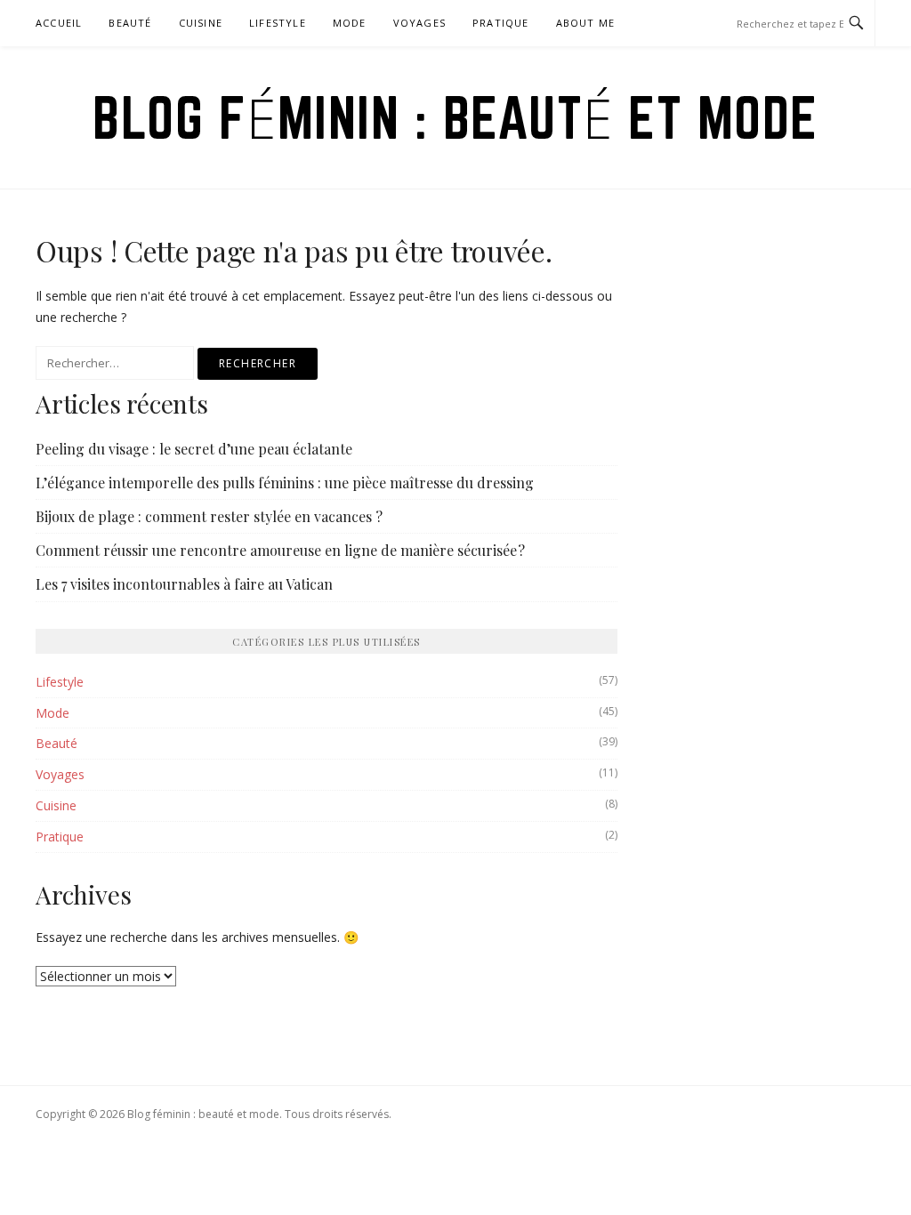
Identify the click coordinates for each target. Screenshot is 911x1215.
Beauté (130, 22)
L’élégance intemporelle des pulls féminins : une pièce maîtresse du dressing (285, 482)
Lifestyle (277, 22)
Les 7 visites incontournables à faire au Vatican (184, 584)
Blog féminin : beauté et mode (455, 117)
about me (586, 22)
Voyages (419, 22)
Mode (350, 22)
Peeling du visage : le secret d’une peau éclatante (194, 448)
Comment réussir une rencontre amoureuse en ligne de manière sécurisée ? (280, 550)
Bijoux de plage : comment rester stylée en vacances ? (209, 516)
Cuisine (200, 22)
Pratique (500, 22)
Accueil (59, 22)
